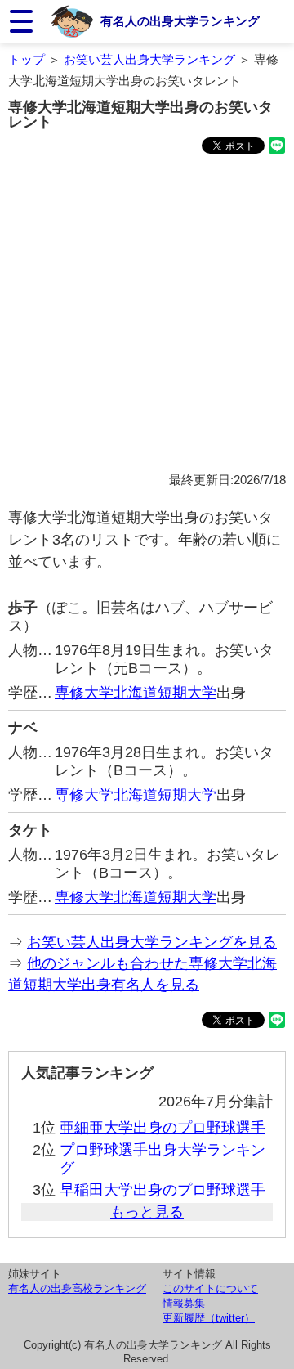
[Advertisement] (147, 315)
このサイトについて (210, 1288)
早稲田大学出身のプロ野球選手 (162, 1190)
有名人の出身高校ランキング (77, 1288)
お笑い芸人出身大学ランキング (149, 59)
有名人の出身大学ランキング (180, 21)
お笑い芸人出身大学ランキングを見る (152, 942)
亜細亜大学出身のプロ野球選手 (162, 1128)
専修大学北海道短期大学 (135, 692)
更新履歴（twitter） (209, 1318)
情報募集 (184, 1303)
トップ (26, 59)
